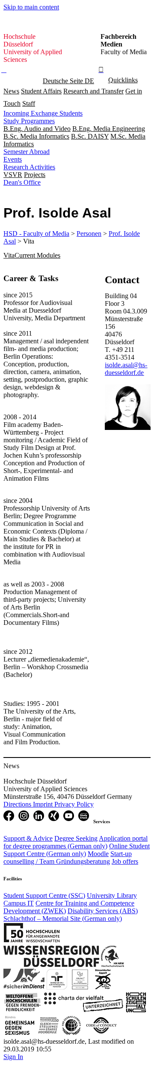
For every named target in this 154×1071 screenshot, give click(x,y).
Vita (9, 255)
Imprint (43, 804)
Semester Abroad (26, 151)
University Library (112, 895)
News (11, 91)
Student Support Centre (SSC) (44, 895)
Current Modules (37, 255)
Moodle (98, 853)
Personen (89, 233)
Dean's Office (22, 182)
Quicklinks (123, 80)
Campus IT (18, 903)
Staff (28, 103)
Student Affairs (41, 91)
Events (12, 159)
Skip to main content (31, 7)
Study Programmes (29, 121)
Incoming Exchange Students (43, 113)
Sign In (13, 1056)
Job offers (125, 861)
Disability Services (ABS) (103, 910)
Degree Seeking (76, 838)
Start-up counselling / (67, 857)
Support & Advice (28, 838)
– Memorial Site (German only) (62, 918)
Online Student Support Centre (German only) (76, 849)
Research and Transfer (93, 91)
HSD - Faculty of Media (36, 233)
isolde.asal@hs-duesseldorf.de (126, 368)
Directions (18, 804)
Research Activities (29, 167)
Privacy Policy (74, 804)
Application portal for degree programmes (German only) (75, 842)
